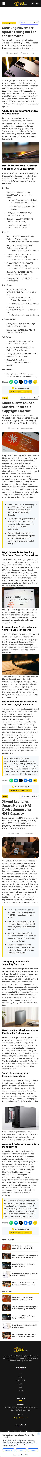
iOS (20, 1387)
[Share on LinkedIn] (30, 382)
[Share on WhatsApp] (11, 382)
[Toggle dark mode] (32, 3)
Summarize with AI (30, 23)
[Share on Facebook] (26, 382)
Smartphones (20, 1380)
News (5, 398)
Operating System (9, 23)
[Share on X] (21, 382)
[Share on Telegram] (16, 382)
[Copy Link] (35, 382)
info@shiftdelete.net (20, 1418)
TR (20, 1374)
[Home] (20, 3)
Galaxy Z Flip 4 (13, 245)
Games (20, 1390)
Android (21, 1384)
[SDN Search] (37, 3)
